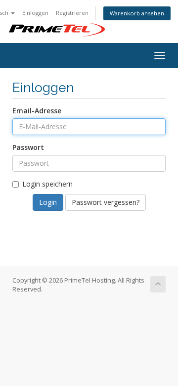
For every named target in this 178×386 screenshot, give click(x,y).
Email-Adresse (36, 110)
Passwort (28, 147)
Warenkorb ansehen (137, 13)
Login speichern (47, 184)
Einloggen (35, 12)
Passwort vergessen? (105, 202)
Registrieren (72, 12)
